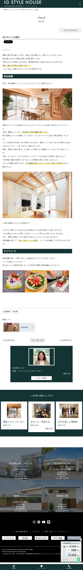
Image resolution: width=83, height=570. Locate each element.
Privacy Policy (6, 551)
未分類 (15, 311)
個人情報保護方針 (22, 531)
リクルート (36, 531)
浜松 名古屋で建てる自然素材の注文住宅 (25, 554)
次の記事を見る (65, 340)
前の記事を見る (9, 340)
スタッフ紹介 (41, 378)
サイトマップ (62, 531)
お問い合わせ (48, 531)
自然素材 (6, 311)
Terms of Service (18, 551)
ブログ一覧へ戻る (70, 30)
